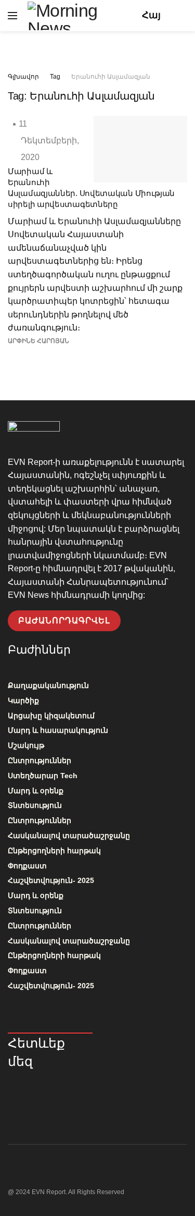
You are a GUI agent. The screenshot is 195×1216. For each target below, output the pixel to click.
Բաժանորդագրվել (64, 620)
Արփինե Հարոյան (38, 341)
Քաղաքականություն (48, 685)
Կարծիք (23, 700)
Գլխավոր (23, 76)
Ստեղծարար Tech (42, 775)
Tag (55, 76)
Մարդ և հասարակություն (58, 730)
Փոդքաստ (27, 866)
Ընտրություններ (39, 760)
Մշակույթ (26, 745)
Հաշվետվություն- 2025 (51, 880)
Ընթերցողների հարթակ (54, 850)
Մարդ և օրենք (35, 791)
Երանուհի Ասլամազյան (110, 76)
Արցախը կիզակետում (51, 715)
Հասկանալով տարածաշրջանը (69, 835)
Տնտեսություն (35, 805)
